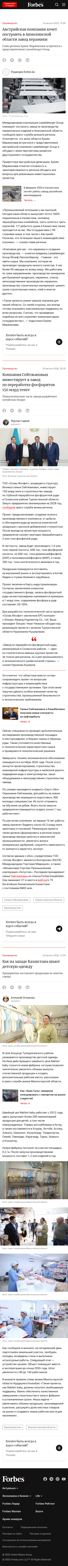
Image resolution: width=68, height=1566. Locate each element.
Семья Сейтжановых (16, 899)
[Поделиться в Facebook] (4, 60)
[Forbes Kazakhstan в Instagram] (57, 1479)
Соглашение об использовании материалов (26, 1540)
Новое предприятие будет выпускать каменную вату (32, 200)
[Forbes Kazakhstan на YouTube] (64, 1479)
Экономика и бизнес (15, 1495)
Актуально (9, 1488)
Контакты (7, 1527)
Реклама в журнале (40, 1533)
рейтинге (43, 880)
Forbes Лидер (11, 1503)
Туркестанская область (48, 899)
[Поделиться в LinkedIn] (27, 60)
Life (38, 1495)
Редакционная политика (34, 1527)
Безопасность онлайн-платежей (19, 1546)
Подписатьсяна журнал (9, 5)
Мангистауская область (42, 1427)
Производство (9, 23)
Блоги (39, 1511)
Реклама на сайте (12, 1533)
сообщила (8, 507)
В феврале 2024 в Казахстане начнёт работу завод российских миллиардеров (43, 191)
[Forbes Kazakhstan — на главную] (35, 5)
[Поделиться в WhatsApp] (20, 60)
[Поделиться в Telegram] (12, 60)
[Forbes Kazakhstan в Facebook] (45, 1479)
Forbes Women (11, 1511)
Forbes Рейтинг (45, 1503)
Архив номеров (12, 1519)
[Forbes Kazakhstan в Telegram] (51, 1479)
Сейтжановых (19, 876)
